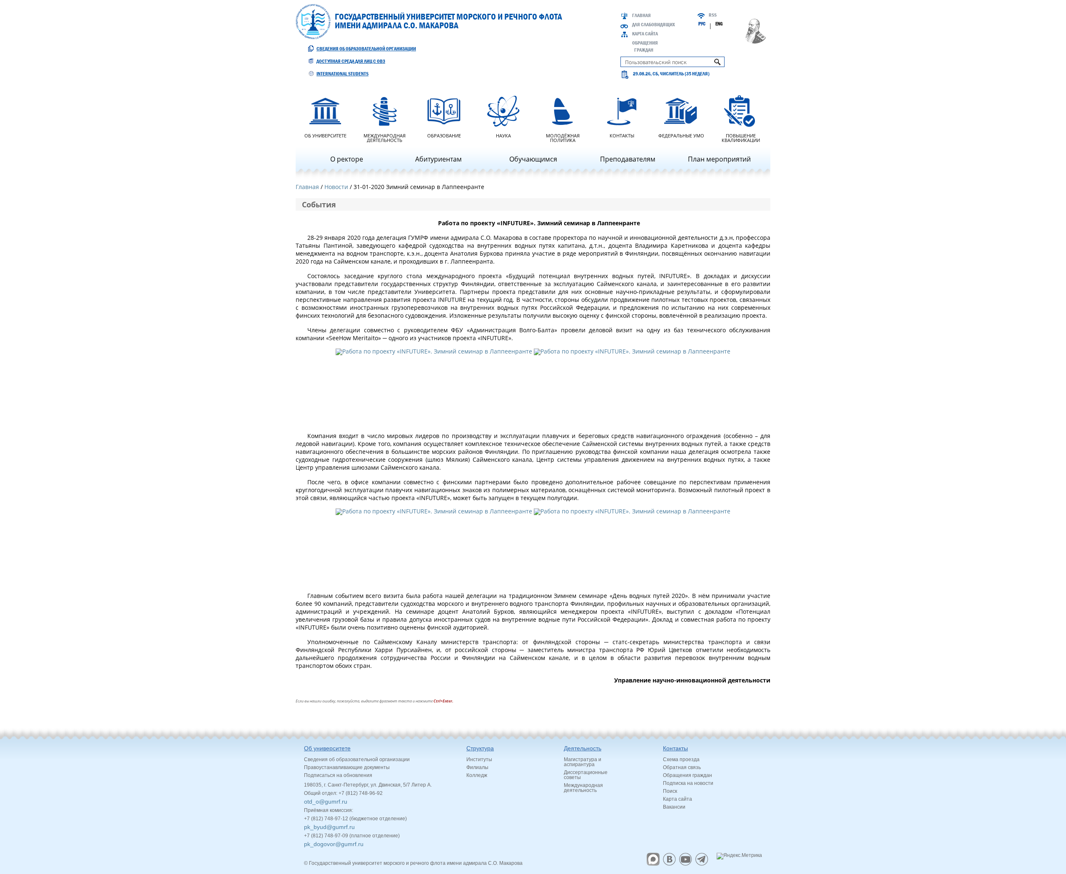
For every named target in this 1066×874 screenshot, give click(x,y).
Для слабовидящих (653, 24)
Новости (336, 187)
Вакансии (674, 807)
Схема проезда (681, 759)
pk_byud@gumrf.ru (329, 827)
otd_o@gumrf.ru (325, 801)
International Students (342, 74)
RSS (713, 15)
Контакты (622, 135)
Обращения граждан (687, 775)
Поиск (670, 791)
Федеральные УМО (681, 135)
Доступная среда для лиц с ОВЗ (350, 61)
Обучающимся (533, 159)
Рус (701, 23)
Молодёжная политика (563, 137)
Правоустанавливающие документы (347, 767)
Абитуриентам (438, 159)
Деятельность (582, 748)
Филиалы (477, 767)
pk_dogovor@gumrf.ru (334, 844)
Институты (479, 759)
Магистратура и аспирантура (582, 762)
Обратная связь (682, 767)
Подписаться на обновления (338, 775)
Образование (444, 135)
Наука (503, 135)
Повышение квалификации (741, 137)
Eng (718, 23)
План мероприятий (719, 159)
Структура (480, 748)
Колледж (476, 775)
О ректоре (346, 159)
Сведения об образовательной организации (366, 49)
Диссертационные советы (586, 774)
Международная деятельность (385, 137)
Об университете (325, 135)
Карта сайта (645, 34)
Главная (641, 15)
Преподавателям (627, 159)
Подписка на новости (688, 783)
